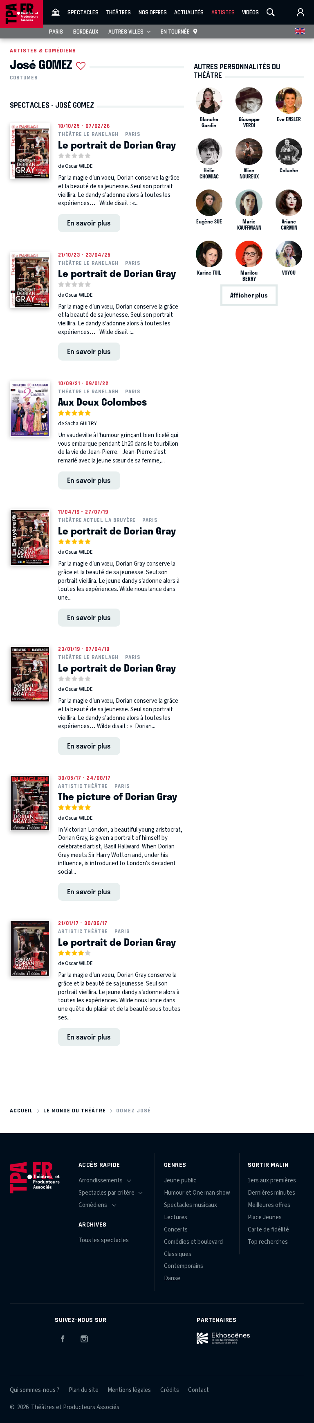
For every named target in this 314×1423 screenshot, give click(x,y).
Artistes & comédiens (43, 50)
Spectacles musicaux (190, 1205)
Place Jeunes (265, 1217)
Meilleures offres (269, 1205)
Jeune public (180, 1180)
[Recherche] (270, 12)
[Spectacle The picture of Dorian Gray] (30, 803)
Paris (56, 31)
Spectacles (83, 12)
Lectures (175, 1217)
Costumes (24, 77)
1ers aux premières (272, 1180)
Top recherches (268, 1242)
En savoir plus (89, 222)
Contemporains (183, 1266)
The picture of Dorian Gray (117, 796)
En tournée (175, 31)
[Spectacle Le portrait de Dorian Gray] (30, 151)
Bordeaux (86, 31)
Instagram (84, 1337)
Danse (172, 1278)
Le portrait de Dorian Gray (117, 144)
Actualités (189, 12)
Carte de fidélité (268, 1229)
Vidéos (250, 12)
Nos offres (153, 12)
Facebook (62, 1337)
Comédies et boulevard (193, 1242)
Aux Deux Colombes (102, 401)
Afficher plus (249, 295)
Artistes (223, 12)
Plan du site (84, 1390)
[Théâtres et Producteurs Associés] (55, 12)
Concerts (176, 1229)
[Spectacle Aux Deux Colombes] (30, 409)
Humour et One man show (197, 1192)
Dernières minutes (271, 1192)
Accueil (21, 1110)
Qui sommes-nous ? (34, 1390)
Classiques (177, 1254)
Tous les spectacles (103, 1240)
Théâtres (118, 12)
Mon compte (300, 12)
